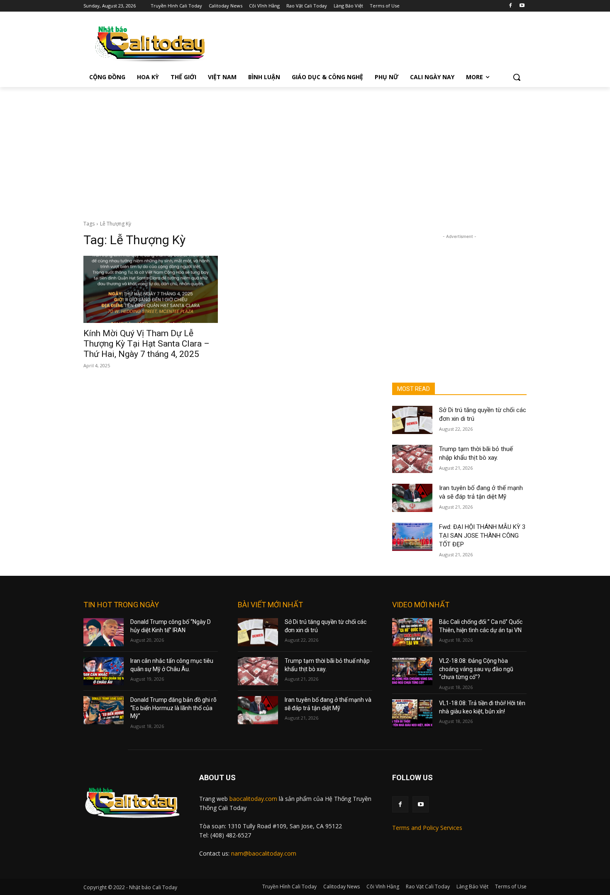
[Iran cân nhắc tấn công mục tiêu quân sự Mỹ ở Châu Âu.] (103, 671)
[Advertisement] (305, 149)
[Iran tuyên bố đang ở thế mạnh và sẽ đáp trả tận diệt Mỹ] (412, 498)
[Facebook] (510, 6)
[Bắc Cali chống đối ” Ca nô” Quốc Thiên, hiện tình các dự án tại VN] (412, 632)
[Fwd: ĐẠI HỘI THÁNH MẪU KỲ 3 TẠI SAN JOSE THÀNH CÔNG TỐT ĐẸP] (412, 537)
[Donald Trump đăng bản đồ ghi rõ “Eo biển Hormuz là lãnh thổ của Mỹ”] (103, 710)
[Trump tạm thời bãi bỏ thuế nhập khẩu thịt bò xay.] (412, 459)
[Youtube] (522, 6)
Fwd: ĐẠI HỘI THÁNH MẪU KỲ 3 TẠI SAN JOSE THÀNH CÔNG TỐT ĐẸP (482, 535)
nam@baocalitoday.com (263, 853)
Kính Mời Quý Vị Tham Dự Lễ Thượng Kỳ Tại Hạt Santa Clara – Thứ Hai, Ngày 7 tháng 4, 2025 (146, 343)
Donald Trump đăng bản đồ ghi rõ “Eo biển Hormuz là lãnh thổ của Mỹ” (173, 707)
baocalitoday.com (253, 799)
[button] (517, 77)
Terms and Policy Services (427, 828)
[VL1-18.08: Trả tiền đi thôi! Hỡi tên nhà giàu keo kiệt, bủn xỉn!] (412, 713)
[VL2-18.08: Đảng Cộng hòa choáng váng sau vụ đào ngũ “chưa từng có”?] (412, 671)
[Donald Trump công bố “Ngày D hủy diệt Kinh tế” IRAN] (103, 632)
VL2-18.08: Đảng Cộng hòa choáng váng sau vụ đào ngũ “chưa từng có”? (476, 668)
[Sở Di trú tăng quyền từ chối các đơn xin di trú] (412, 420)
